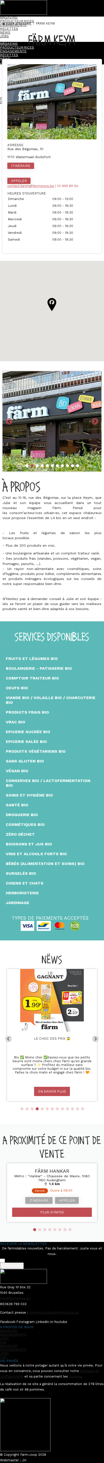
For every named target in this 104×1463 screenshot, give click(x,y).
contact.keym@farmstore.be (30, 186)
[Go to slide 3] (37, 465)
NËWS (5, 32)
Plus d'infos (52, 1212)
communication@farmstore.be (54, 1312)
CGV (3, 1342)
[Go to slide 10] (72, 465)
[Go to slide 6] (52, 465)
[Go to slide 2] (32, 465)
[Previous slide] (9, 421)
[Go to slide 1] (27, 465)
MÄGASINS (9, 17)
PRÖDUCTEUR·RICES (17, 21)
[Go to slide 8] (62, 465)
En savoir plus (52, 1091)
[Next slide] (95, 421)
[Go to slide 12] (77, 1108)
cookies (75, 1376)
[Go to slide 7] (57, 465)
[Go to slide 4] (42, 465)
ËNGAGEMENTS (13, 1334)
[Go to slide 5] (47, 465)
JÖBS (4, 1338)
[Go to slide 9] (67, 465)
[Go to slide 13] (82, 1108)
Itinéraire (20, 166)
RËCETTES (9, 29)
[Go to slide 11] (77, 465)
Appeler (19, 181)
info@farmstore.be (15, 1298)
